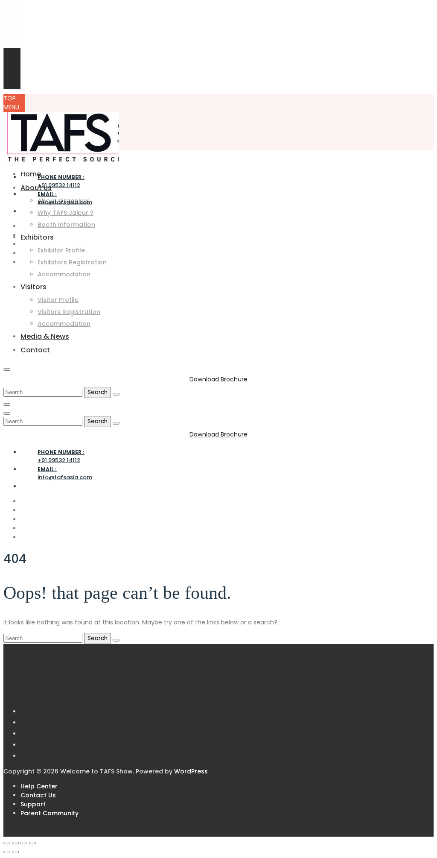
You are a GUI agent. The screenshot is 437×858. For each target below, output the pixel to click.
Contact (35, 350)
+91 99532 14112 (61, 181)
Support (33, 804)
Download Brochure (218, 379)
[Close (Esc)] (32, 843)
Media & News (44, 336)
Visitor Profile (58, 300)
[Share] (23, 843)
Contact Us (38, 795)
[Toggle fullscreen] (15, 843)
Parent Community (49, 813)
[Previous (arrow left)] (6, 852)
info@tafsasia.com (65, 198)
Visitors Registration (69, 311)
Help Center (39, 786)
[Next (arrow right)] (15, 852)
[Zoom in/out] (6, 843)
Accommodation (64, 274)
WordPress (191, 771)
